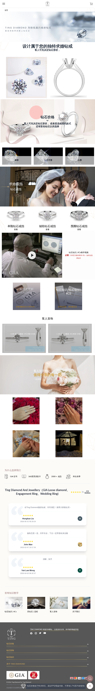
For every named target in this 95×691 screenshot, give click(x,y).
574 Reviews (87, 492)
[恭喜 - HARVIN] (68, 432)
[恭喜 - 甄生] (68, 399)
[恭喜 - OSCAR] (26, 399)
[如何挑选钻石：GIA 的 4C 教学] (32, 255)
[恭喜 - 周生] (26, 432)
